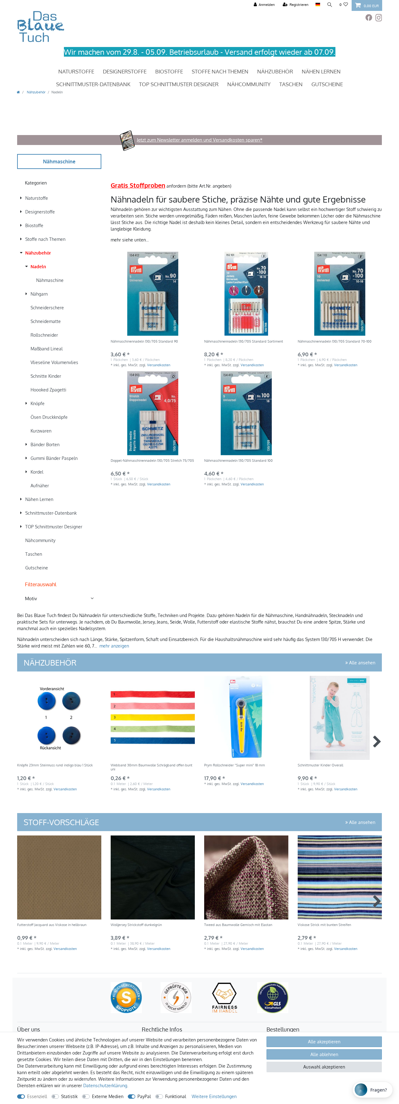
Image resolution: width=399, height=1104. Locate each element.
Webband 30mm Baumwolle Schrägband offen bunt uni (151, 767)
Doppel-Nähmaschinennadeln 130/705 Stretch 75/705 (152, 461)
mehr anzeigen (114, 645)
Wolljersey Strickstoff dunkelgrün (136, 925)
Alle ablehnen (324, 1054)
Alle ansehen (361, 662)
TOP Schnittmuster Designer (179, 84)
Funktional (175, 1096)
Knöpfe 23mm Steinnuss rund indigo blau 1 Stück (55, 765)
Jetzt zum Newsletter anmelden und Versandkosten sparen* (199, 140)
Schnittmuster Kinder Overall (320, 765)
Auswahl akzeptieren (324, 1066)
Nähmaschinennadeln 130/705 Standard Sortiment (243, 341)
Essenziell (37, 1096)
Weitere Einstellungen (214, 1096)
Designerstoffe (125, 71)
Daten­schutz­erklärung (105, 1085)
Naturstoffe (76, 71)
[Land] (317, 5)
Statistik (69, 1096)
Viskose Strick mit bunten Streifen (324, 925)
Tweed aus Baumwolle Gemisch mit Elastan (238, 925)
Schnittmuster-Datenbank (93, 84)
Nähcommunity (249, 84)
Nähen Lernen (321, 71)
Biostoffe (169, 71)
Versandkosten (158, 365)
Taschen (291, 84)
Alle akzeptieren (324, 1041)
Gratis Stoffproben (138, 185)
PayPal (144, 1096)
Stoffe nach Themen (220, 71)
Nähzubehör (275, 71)
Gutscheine (327, 84)
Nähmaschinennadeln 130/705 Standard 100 (238, 461)
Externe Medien (107, 1096)
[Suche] (330, 5)
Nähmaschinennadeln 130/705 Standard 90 (144, 341)
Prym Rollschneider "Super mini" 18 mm (234, 765)
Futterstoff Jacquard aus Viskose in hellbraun (51, 925)
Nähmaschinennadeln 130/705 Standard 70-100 (335, 341)
